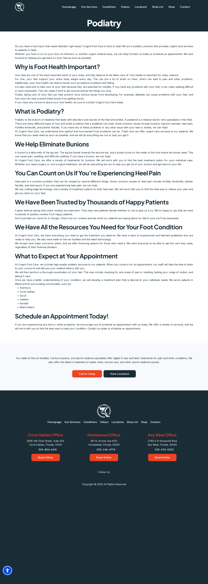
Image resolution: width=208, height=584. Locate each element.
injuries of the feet (99, 119)
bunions (155, 123)
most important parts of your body (64, 75)
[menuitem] (69, 7)
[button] (7, 570)
